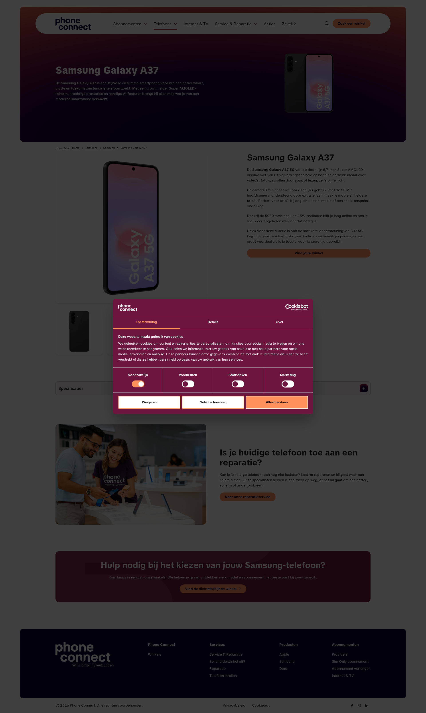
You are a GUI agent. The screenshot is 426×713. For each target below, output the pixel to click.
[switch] (188, 383)
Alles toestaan (277, 402)
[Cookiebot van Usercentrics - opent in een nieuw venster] (288, 307)
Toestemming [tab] (146, 322)
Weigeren (149, 402)
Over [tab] (279, 322)
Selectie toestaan (213, 402)
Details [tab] (213, 322)
